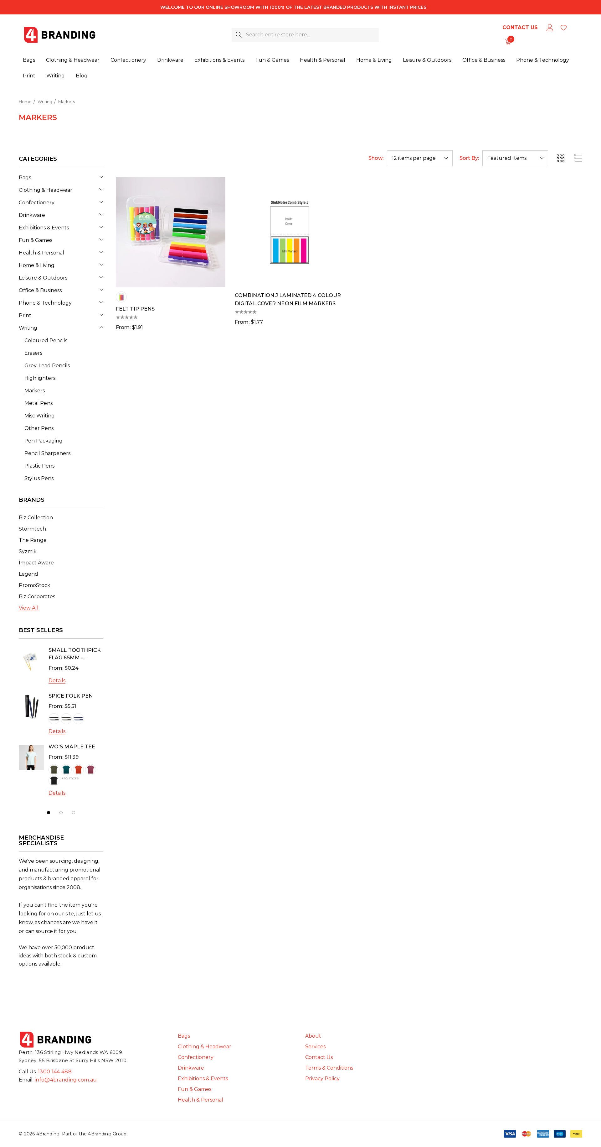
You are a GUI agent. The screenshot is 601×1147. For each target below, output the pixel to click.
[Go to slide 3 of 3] (73, 812)
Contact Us (520, 27)
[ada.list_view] (577, 158)
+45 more (70, 778)
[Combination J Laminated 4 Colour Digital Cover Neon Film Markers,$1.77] (289, 232)
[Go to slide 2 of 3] (61, 812)
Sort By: (469, 158)
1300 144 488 (55, 1072)
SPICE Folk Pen (71, 696)
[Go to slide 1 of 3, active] (48, 812)
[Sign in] (549, 27)
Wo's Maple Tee (72, 747)
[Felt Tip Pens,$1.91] (170, 232)
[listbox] (515, 158)
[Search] (239, 35)
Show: (375, 158)
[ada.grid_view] (560, 158)
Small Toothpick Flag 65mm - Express (75, 654)
